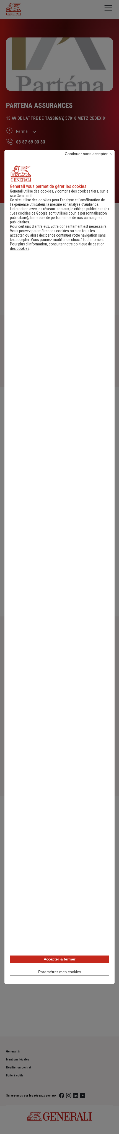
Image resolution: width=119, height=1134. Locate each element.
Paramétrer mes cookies (59, 972)
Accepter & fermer (60, 959)
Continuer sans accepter (86, 153)
